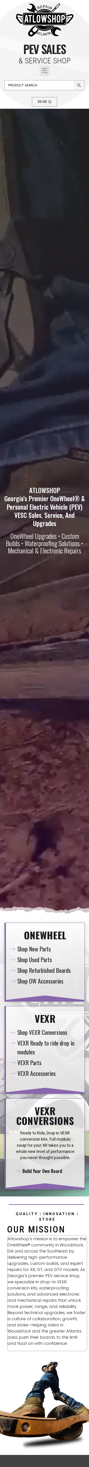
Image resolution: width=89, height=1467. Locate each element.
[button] (44, 71)
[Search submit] (79, 85)
